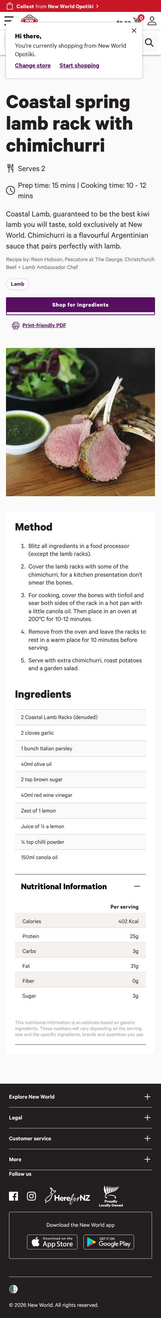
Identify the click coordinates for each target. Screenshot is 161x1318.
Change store (33, 65)
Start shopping (79, 65)
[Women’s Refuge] (13, 1289)
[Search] (149, 42)
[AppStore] (52, 1242)
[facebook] (13, 1196)
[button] (80, 886)
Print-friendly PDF (44, 325)
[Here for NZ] (67, 1196)
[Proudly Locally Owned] (111, 1196)
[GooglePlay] (108, 1242)
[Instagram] (31, 1196)
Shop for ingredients (80, 304)
